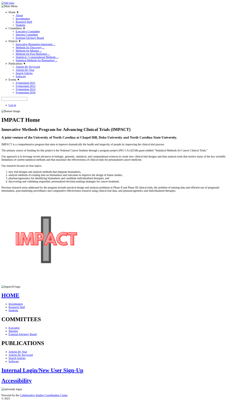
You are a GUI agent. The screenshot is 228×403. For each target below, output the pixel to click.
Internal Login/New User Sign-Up (42, 370)
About (19, 15)
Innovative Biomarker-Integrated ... (35, 44)
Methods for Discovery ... (30, 47)
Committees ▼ (17, 28)
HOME (10, 295)
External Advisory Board (30, 37)
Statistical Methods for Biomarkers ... (36, 60)
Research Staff (24, 21)
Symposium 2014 (25, 89)
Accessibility (16, 380)
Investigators (23, 18)
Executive (14, 327)
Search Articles (24, 73)
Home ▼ (14, 12)
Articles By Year (25, 70)
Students (20, 25)
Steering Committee (27, 34)
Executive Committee (28, 31)
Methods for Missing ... (29, 50)
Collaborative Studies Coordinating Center (43, 395)
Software (21, 76)
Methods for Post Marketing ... (33, 53)
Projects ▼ (15, 41)
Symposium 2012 (25, 86)
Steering (13, 331)
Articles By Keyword (28, 66)
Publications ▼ (17, 63)
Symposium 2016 (25, 92)
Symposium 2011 (25, 82)
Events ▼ (14, 79)
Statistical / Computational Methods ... (37, 57)
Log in (12, 105)
